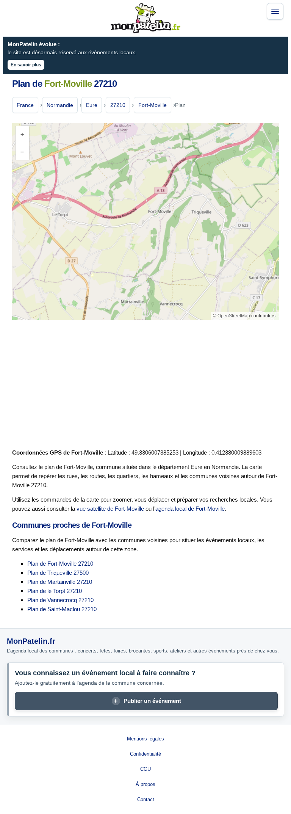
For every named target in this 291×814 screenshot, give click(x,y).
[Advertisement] (145, 383)
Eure (91, 105)
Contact (145, 799)
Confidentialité (145, 754)
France (25, 105)
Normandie (60, 105)
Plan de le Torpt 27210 (54, 591)
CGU (145, 769)
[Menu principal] (275, 11)
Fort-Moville (152, 105)
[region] (145, 221)
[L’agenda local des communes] (145, 18)
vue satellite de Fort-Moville (110, 508)
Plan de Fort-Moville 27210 (60, 563)
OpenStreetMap (233, 315)
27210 (117, 105)
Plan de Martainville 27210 (59, 582)
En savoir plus (26, 64)
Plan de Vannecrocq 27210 (60, 600)
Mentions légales (145, 739)
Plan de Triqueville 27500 (58, 572)
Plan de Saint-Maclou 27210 (62, 609)
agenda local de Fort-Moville (190, 508)
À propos (145, 784)
